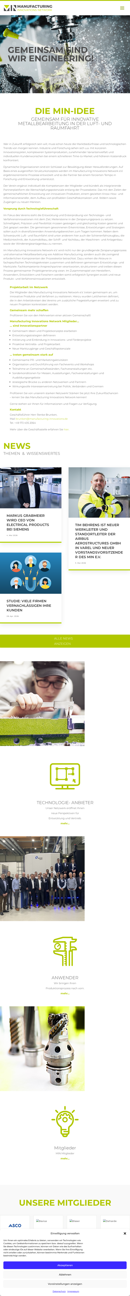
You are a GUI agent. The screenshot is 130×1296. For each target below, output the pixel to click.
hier (66, 429)
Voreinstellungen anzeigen (65, 1283)
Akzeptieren (65, 1265)
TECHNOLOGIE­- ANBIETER (65, 802)
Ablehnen (65, 1274)
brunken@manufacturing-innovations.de (42, 418)
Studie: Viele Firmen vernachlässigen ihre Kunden (29, 605)
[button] (125, 1233)
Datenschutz (59, 1291)
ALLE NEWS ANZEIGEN (63, 641)
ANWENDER (65, 977)
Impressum (73, 1291)
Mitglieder (65, 1147)
